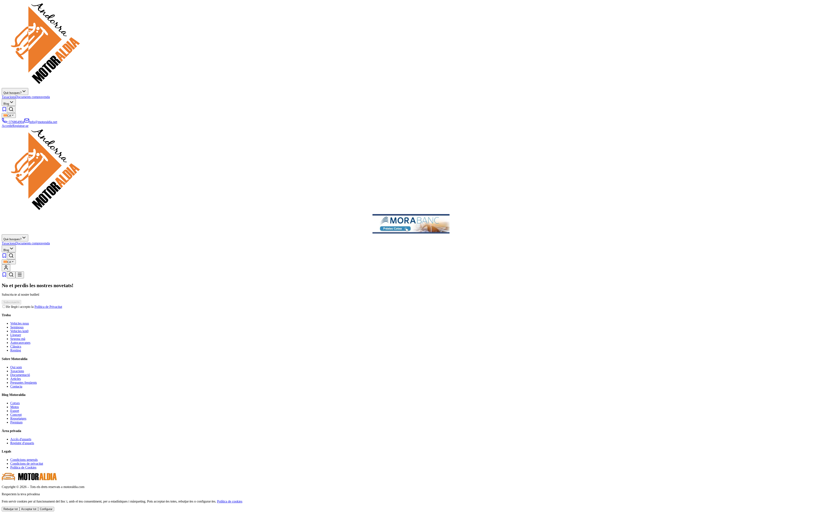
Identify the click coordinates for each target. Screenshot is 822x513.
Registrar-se (20, 126)
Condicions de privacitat (26, 463)
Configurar (46, 509)
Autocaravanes (20, 342)
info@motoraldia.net (43, 122)
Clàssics (15, 346)
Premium (16, 422)
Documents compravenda (32, 97)
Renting (15, 350)
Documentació (20, 375)
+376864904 (15, 122)
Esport (14, 411)
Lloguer (15, 335)
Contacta (16, 386)
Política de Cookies (23, 467)
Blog (6, 103)
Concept (16, 414)
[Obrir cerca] (11, 109)
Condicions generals (24, 460)
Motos (14, 407)
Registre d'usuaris (22, 443)
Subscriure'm (11, 302)
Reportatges (18, 418)
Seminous (17, 327)
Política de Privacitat (48, 307)
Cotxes (15, 403)
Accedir (7, 126)
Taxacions (8, 97)
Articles (15, 379)
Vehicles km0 (19, 331)
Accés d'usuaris (20, 439)
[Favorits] (4, 110)
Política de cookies (229, 501)
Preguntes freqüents (23, 382)
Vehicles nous (19, 323)
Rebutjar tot (10, 509)
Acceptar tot (28, 509)
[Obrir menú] (19, 274)
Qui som (16, 367)
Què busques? (12, 92)
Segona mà (17, 339)
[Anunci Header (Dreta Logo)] (411, 232)
